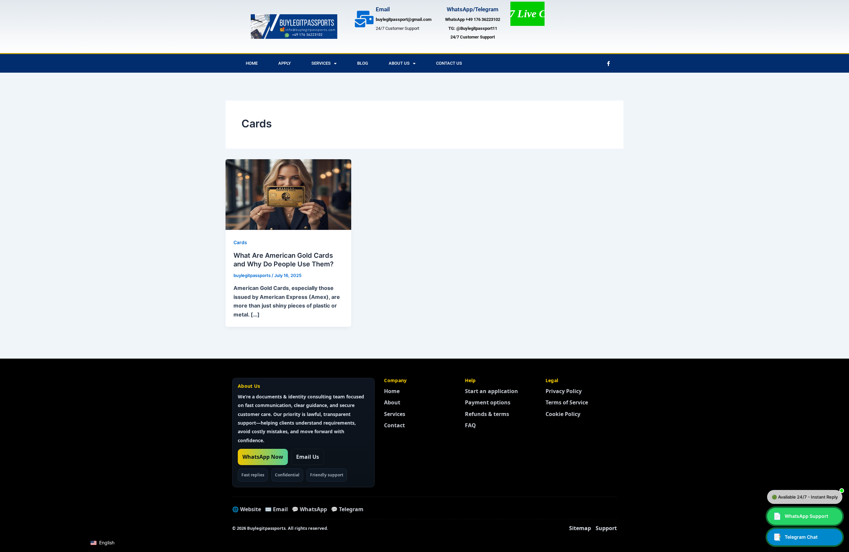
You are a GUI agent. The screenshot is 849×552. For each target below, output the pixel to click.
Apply (284, 63)
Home (252, 63)
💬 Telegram (347, 509)
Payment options (487, 402)
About (392, 402)
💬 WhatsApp (309, 509)
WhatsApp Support (800, 516)
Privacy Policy (564, 391)
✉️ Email (276, 509)
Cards (240, 242)
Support (606, 528)
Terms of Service (567, 402)
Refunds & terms (487, 414)
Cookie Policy (563, 414)
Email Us (307, 456)
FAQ (470, 425)
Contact (394, 425)
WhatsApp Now (262, 456)
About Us (399, 63)
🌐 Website (246, 509)
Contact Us (449, 63)
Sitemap (580, 528)
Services (321, 63)
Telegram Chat (795, 537)
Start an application (491, 391)
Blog (362, 63)
